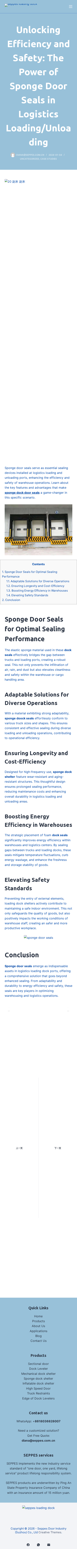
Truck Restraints (38, 1393)
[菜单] (70, 6)
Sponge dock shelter (38, 1378)
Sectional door (38, 1364)
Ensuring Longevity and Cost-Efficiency (35, 586)
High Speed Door (38, 1388)
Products (38, 1321)
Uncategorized (29, 158)
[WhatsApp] (38, 1544)
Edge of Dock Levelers (38, 1398)
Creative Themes (49, 1532)
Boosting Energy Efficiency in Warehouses (37, 590)
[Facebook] (28, 1544)
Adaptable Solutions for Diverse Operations (37, 581)
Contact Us (38, 1341)
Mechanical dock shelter (38, 1374)
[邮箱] (48, 1544)
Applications (38, 1331)
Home (38, 1316)
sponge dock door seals (22, 492)
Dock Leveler (38, 1368)
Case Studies (48, 158)
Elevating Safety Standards (27, 595)
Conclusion (11, 600)
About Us (38, 1326)
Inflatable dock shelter (38, 1383)
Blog (38, 1336)
